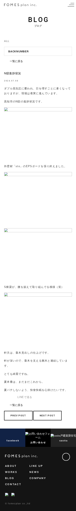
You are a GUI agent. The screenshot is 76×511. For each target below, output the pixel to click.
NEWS (34, 472)
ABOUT (11, 466)
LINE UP (36, 466)
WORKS (11, 472)
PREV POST (18, 415)
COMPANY (37, 478)
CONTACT (13, 484)
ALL (6, 41)
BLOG (9, 478)
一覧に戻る (16, 61)
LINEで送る (24, 397)
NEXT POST (47, 415)
